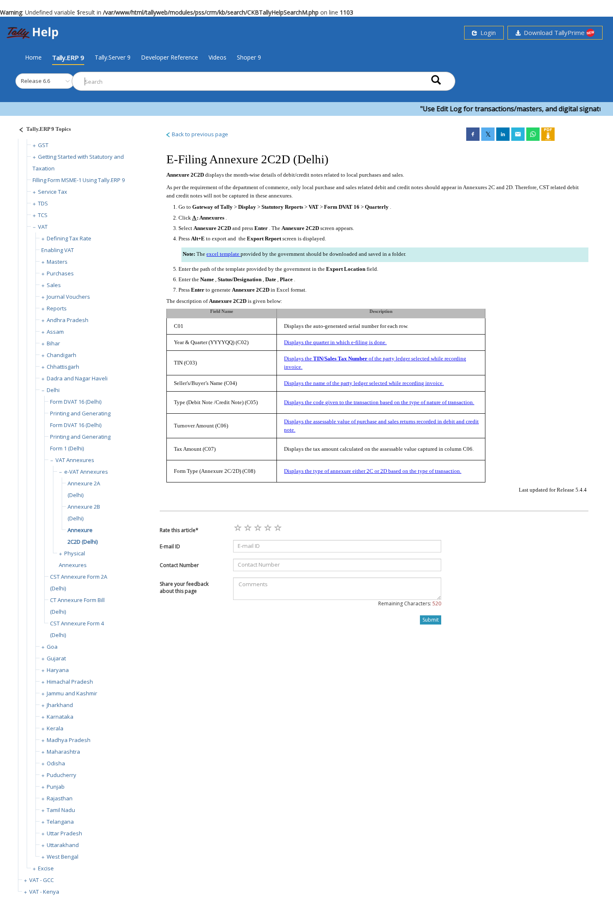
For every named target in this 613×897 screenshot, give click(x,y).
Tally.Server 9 (113, 57)
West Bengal (62, 856)
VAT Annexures (74, 460)
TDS (43, 203)
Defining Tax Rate (69, 238)
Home (33, 57)
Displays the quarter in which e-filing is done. (335, 342)
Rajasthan (60, 798)
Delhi (53, 390)
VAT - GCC (41, 880)
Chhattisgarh (63, 366)
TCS (43, 215)
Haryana (58, 670)
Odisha (56, 763)
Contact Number (179, 565)
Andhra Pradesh (67, 320)
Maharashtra (63, 751)
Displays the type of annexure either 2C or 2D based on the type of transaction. (372, 471)
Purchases (60, 273)
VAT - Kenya (44, 891)
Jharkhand (60, 705)
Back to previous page (199, 134)
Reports (57, 308)
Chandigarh (61, 355)
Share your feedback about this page (184, 587)
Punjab (56, 786)
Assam (55, 331)
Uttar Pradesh (64, 833)
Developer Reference (169, 57)
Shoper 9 (249, 57)
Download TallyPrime (553, 32)
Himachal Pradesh (70, 681)
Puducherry (61, 775)
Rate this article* (179, 530)
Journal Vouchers (68, 296)
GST (43, 145)
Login (486, 32)
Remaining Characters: (409, 603)
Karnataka (60, 716)
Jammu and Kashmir (72, 693)
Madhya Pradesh (68, 740)
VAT (43, 226)
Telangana (60, 821)
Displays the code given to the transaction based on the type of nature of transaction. (379, 402)
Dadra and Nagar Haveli (77, 378)
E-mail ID (170, 546)
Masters (57, 261)
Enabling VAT (57, 250)
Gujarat (56, 658)
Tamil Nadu (61, 810)
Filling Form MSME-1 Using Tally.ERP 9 (79, 180)
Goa (52, 646)
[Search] (436, 79)
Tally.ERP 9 (68, 57)
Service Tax (52, 191)
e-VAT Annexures (86, 471)
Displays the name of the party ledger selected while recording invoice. (364, 383)
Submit (430, 619)
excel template (223, 254)
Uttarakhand (63, 845)
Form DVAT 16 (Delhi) (75, 401)
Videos (217, 57)
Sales (54, 285)
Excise (46, 868)
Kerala (55, 728)
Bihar (53, 343)
